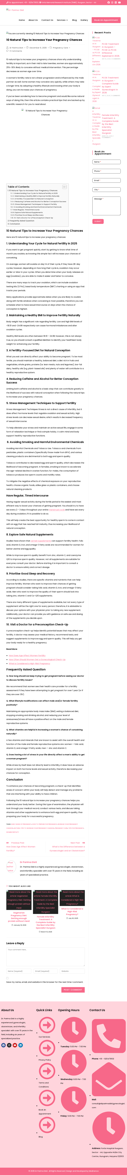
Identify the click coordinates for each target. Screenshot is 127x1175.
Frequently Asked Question (22, 220)
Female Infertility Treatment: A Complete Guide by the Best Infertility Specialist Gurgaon (45, 922)
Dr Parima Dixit (16, 48)
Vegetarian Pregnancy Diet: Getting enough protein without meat (19, 917)
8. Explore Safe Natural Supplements (28, 212)
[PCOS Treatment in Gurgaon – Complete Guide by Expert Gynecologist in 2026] (96, 86)
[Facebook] (3, 1045)
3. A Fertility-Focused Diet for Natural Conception (33, 199)
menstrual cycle (57, 509)
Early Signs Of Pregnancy (21, 824)
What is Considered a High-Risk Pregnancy (29, 663)
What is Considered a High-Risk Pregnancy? (72, 911)
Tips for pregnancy (76, 828)
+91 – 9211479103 (31, 2)
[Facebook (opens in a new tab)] (109, 2)
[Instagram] (9, 1045)
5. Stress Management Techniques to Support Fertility (35, 204)
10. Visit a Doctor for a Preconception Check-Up (33, 218)
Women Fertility (12, 832)
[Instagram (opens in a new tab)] (112, 2)
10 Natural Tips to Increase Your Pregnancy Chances (33, 190)
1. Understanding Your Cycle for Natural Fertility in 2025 (35, 193)
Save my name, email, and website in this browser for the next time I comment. (44, 982)
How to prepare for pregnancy (44, 824)
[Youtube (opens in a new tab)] (119, 2)
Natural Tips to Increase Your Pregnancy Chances (34, 828)
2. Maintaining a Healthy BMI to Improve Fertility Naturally (36, 196)
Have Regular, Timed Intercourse (26, 210)
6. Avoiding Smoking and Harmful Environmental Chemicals (37, 207)
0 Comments (16, 51)
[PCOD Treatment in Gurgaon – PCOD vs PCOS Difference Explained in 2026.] (96, 51)
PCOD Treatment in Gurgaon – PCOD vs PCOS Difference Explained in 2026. (111, 50)
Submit (98, 221)
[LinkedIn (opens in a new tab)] (115, 2)
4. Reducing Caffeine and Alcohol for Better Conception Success (39, 201)
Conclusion (15, 224)
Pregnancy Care (60, 48)
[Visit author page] (11, 866)
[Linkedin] (20, 1045)
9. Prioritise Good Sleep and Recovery (28, 215)
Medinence (94, 1171)
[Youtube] (15, 1045)
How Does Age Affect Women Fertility (27, 655)
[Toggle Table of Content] (63, 187)
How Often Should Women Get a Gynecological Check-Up (37, 659)
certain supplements (41, 540)
